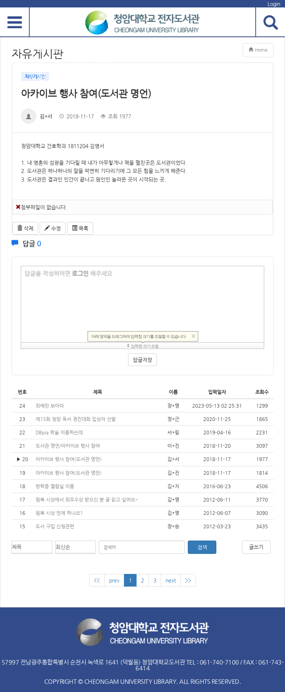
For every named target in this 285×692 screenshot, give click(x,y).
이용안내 (104, 55)
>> (188, 580)
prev (114, 580)
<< (97, 580)
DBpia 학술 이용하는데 (59, 432)
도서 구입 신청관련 (55, 526)
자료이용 (15, 55)
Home (261, 49)
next (171, 580)
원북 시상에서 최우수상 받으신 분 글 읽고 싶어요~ (87, 499)
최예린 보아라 (50, 405)
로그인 (80, 273)
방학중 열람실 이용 (55, 486)
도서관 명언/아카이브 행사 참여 (68, 445)
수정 (55, 228)
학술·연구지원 (37, 62)
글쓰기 (256, 547)
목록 (82, 228)
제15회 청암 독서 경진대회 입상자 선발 (76, 419)
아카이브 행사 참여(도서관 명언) (69, 459)
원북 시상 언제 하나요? (59, 513)
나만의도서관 (82, 62)
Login (274, 4)
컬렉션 (59, 55)
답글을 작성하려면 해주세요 (68, 273)
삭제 (27, 228)
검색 (202, 547)
